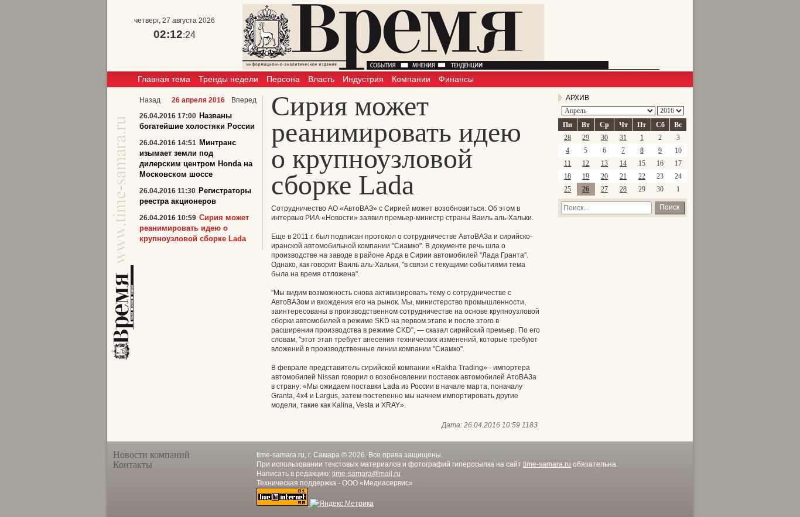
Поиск (669, 207)
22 (641, 176)
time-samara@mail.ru (366, 474)
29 (585, 137)
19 (585, 176)
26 (585, 189)
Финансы (456, 79)
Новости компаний (151, 455)
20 (604, 176)
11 (567, 163)
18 (567, 176)
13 (604, 163)
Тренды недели (228, 79)
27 (604, 189)
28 (567, 137)
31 (623, 137)
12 (585, 163)
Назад (149, 100)
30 (604, 137)
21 (623, 176)
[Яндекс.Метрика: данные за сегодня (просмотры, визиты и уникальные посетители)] (342, 503)
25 (567, 189)
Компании (411, 79)
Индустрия (363, 79)
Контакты (132, 465)
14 (623, 163)
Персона (283, 79)
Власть (321, 79)
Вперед (244, 100)
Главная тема (164, 79)
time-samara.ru (547, 464)
